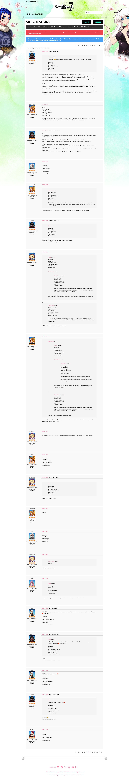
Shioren (32, 51)
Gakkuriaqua (32, 252)
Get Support (57, 775)
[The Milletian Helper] (30, 540)
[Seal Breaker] (34, 616)
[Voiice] (32, 612)
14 (99, 45)
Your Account (50, 775)
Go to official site (31, 1)
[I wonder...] (32, 112)
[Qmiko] (32, 166)
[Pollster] (34, 586)
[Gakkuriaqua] (32, 256)
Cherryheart (32, 104)
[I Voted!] (34, 60)
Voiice (32, 608)
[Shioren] (32, 56)
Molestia (32, 454)
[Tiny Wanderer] (32, 616)
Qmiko (32, 161)
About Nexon (80, 775)
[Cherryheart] (32, 108)
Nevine (32, 729)
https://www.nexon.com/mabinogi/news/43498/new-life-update (76, 26)
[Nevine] (32, 734)
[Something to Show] (30, 60)
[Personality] (34, 112)
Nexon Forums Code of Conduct (60, 38)
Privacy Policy (64, 775)
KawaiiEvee (32, 578)
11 (94, 45)
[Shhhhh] (32, 60)
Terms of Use (73, 775)
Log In (87, 22)
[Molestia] (32, 459)
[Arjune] (32, 536)
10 (92, 45)
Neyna (49, 56)
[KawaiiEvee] (32, 583)
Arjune (32, 531)
